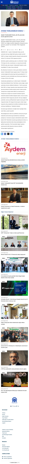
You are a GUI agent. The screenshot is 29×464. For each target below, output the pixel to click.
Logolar (3, 422)
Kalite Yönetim (5, 416)
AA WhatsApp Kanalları (7, 434)
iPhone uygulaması (8, 456)
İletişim (3, 445)
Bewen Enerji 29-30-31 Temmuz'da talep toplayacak (13, 254)
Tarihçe (3, 412)
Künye (3, 414)
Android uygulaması (8, 458)
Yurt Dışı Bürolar (5, 450)
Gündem (4, 438)
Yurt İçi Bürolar (5, 448)
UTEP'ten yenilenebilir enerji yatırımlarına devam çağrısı (13, 368)
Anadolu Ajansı (14, 462)
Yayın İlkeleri (5, 417)
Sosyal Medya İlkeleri (6, 421)
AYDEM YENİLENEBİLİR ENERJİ (12, 31)
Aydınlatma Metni (6, 431)
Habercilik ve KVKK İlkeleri (8, 419)
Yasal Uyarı (4, 432)
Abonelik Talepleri (6, 446)
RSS (3, 436)
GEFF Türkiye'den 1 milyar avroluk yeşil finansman (12, 232)
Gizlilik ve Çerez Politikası (7, 429)
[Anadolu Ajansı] (14, 400)
